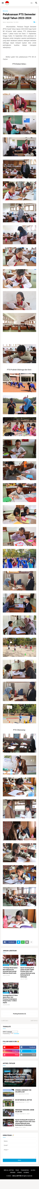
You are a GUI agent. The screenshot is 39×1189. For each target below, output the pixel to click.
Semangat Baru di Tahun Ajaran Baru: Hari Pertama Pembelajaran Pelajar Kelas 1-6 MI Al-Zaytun (10, 999)
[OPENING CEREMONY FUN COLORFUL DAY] (8, 1093)
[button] (2, 3)
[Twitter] (18, 942)
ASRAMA (12, 1172)
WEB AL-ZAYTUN (9, 1170)
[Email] (27, 942)
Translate (16, 1033)
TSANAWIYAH (25, 1170)
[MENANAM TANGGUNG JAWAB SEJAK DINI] (8, 1112)
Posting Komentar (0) (19, 1013)
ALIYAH (33, 1170)
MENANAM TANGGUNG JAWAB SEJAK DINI (24, 1110)
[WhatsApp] (23, 942)
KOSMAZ (26, 1172)
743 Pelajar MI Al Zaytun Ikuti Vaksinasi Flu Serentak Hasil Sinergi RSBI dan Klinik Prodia (10, 970)
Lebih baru (5, 1020)
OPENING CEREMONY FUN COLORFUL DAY (23, 1091)
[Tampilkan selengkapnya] (31, 942)
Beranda (5, 11)
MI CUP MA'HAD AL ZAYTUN (23, 1100)
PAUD (17, 1170)
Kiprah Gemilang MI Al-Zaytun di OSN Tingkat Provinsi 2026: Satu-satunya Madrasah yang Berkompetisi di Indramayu (27, 972)
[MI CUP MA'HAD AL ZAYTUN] (8, 1103)
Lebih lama (34, 1020)
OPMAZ (19, 1172)
